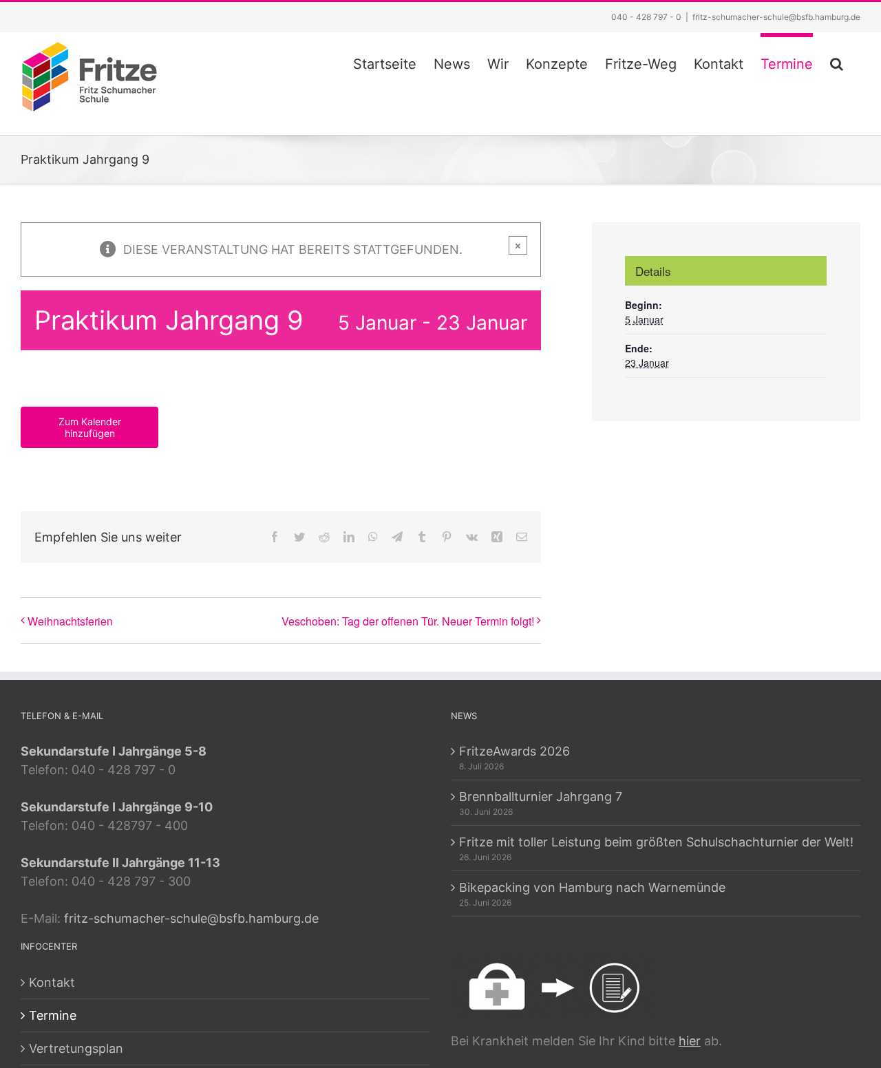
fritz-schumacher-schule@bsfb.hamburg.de (776, 17)
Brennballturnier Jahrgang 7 (540, 796)
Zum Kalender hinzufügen (90, 427)
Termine (52, 1015)
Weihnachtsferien (70, 621)
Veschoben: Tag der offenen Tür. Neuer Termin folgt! (408, 621)
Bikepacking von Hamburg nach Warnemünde (592, 887)
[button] (836, 62)
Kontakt (52, 982)
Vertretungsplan (76, 1048)
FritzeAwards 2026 (514, 751)
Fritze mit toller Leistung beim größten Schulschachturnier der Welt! (656, 842)
